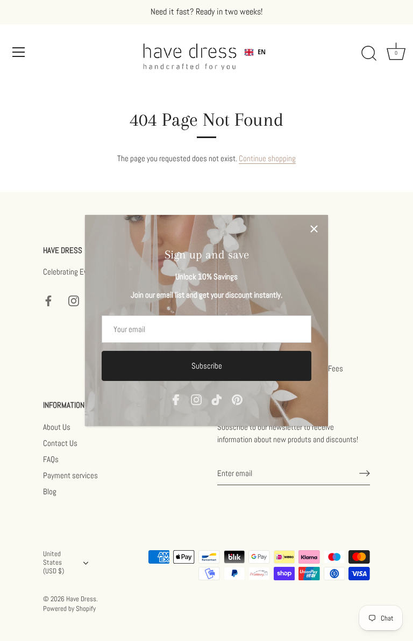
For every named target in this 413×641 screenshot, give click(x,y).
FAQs (51, 459)
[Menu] (19, 52)
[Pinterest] (237, 399)
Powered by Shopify (69, 608)
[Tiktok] (216, 399)
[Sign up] (364, 473)
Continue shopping (267, 158)
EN (262, 52)
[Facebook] (175, 399)
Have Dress (81, 599)
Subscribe (206, 366)
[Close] (314, 229)
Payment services (70, 475)
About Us (56, 427)
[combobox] (255, 52)
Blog (49, 491)
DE (261, 60)
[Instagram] (196, 399)
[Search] (369, 54)
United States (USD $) (53, 562)
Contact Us (60, 443)
